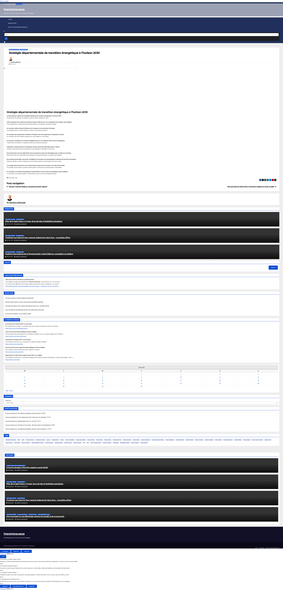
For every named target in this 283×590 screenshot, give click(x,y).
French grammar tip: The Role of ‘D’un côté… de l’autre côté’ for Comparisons (27, 425)
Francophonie (55, 439)
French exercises (117, 439)
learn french (268, 439)
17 (181, 380)
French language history (158, 439)
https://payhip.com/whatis (12, 359)
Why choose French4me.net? (18, 27)
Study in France (77, 442)
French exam (99, 439)
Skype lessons (68, 442)
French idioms (136, 439)
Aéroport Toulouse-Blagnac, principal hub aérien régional (28, 186)
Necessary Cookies (7, 559)
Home (10, 19)
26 (258, 383)
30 (141, 386)
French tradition (199, 439)
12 (258, 377)
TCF (84, 442)
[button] (4, 31)
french (62, 439)
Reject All (16, 551)
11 (219, 377)
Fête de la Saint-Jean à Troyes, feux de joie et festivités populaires (33, 221)
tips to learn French (96, 442)
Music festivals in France (38, 442)
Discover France (23, 49)
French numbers (180, 439)
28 (63, 386)
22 (102, 383)
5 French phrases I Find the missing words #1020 (19, 298)
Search (7, 262)
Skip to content (4, 1)
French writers (238, 439)
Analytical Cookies (7, 572)
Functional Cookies (7, 566)
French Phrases (189, 439)
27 (24, 386)
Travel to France (107, 442)
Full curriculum (246, 439)
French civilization (69, 439)
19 (258, 380)
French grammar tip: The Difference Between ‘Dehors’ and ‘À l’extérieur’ (26, 429)
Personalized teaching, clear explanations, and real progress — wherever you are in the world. (32, 286)
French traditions (209, 439)
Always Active (17, 559)
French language (145, 439)
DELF (23, 439)
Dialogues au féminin (11, 514)
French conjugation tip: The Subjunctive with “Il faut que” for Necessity (25, 417)
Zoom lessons (144, 442)
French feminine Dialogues (44, 514)
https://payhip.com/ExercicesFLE (14, 352)
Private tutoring (59, 442)
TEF (88, 442)
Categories (8, 400)
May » (11, 390)
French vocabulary (228, 439)
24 (181, 383)
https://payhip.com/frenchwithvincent (15, 336)
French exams (107, 439)
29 (102, 386)
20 (24, 383)
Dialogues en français (22, 514)
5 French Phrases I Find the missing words (16, 465)
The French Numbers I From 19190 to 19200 (18, 313)
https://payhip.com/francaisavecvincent (16, 328)
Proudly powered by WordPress (11, 545)
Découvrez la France (14, 49)
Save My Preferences (18, 586)
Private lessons (49, 442)
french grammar (127, 439)
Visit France (116, 442)
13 (24, 380)
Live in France (9, 442)
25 (220, 383)
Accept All (26, 551)
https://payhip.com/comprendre (14, 344)
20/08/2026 (11, 470)
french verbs (218, 439)
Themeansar (31, 545)
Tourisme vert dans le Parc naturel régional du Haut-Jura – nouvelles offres (37, 238)
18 (220, 380)
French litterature (170, 439)
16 (141, 380)
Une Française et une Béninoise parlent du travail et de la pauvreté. (24, 309)
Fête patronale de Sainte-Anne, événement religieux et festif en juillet (250, 186)
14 (63, 380)
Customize (5, 551)
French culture (90, 439)
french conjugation (81, 439)
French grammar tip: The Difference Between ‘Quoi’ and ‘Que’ (23, 413)
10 (181, 377)
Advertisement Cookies (8, 579)
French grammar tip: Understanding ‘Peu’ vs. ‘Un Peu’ (20, 421)
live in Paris (17, 442)
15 (102, 380)
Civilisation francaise (11, 439)
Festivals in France (40, 439)
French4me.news (14, 9)
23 (141, 383)
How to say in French (257, 439)
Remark (15, 566)
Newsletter (12, 23)
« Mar (7, 390)
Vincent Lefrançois (15, 62)
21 (63, 383)
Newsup (25, 545)
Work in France (135, 442)
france (48, 439)
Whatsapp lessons (125, 442)
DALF (19, 439)
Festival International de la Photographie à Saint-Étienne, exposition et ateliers (39, 254)
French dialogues (33, 514)
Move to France (26, 442)
